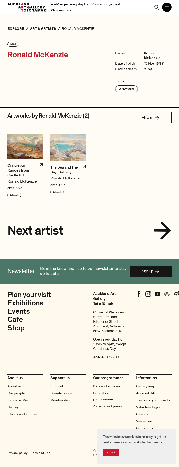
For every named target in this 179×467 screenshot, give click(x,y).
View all (147, 117)
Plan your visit (29, 295)
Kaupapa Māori (19, 400)
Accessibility (146, 393)
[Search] (156, 7)
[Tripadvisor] (167, 294)
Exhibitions (25, 303)
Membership (60, 400)
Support (56, 386)
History (13, 407)
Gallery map (145, 386)
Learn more (154, 442)
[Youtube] (157, 294)
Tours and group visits (153, 400)
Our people (16, 393)
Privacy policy (17, 453)
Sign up (147, 271)
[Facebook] (139, 294)
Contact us (144, 428)
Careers (142, 414)
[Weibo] (176, 294)
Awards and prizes (107, 406)
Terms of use (40, 453)
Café (15, 319)
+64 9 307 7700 (106, 357)
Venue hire (144, 421)
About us (14, 386)
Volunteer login (148, 407)
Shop (15, 328)
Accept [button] (111, 452)
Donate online (61, 393)
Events (18, 311)
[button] (25, 166)
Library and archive (22, 414)
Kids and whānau (106, 386)
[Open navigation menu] (167, 7)
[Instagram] (148, 294)
